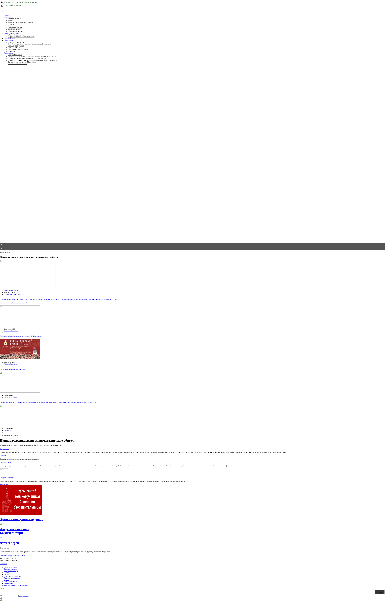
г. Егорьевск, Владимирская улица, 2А (13, 555)
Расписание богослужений (13, 33)
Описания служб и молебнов (18, 49)
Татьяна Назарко (5, 484)
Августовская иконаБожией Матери (14, 531)
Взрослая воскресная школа (17, 64)
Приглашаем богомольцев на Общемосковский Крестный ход (21, 336)
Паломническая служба (16, 42)
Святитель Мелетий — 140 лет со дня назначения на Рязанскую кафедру (33, 60)
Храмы (10, 20)
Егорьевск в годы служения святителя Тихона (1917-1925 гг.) (29, 58)
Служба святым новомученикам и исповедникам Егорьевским (29, 44)
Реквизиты (3, 564)
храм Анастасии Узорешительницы (16, 585)
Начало (6, 15)
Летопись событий (14, 19)
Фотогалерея (12, 26)
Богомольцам (8, 40)
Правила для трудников (16, 46)
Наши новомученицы (15, 31)
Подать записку (9, 38)
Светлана (3, 455)
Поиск (2, 588)
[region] (192, 159)
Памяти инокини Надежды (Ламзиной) (13, 303)
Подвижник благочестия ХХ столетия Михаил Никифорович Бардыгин (32, 56)
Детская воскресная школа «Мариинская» (22, 62)
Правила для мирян (14, 47)
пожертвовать (23, 596)
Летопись (7, 294)
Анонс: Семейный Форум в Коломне (12, 369)
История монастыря (15, 28)
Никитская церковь (14, 29)
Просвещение (8, 53)
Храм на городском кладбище (21, 519)
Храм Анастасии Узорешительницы (20, 22)
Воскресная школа (10, 569)
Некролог (14, 331)
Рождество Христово (7, 478)
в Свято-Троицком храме (16, 35)
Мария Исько (4, 449)
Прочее (6, 580)
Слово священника (17, 294)
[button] (192, 244)
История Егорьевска (15, 55)
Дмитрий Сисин (5, 462)
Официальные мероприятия (13, 576)
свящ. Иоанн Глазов (11, 291)
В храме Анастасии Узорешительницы (21, 37)
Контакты (11, 51)
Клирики (11, 24)
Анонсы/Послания (10, 364)
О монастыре (8, 17)
